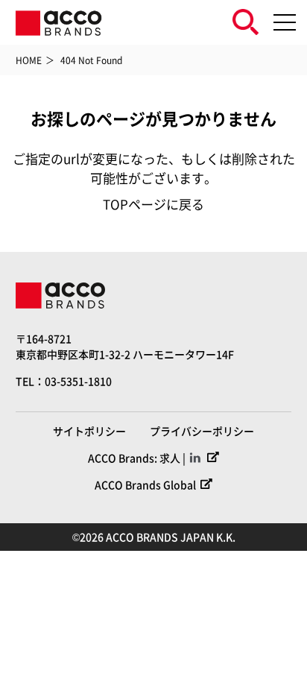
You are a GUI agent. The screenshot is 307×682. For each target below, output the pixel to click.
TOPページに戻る (153, 204)
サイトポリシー (89, 430)
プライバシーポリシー (202, 430)
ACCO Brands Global (145, 484)
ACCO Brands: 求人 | (137, 457)
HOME (29, 60)
